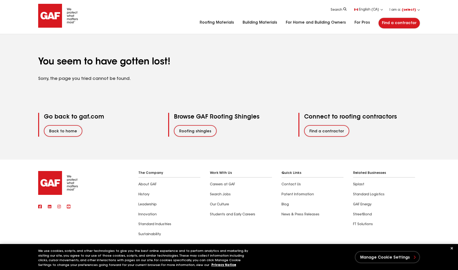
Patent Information (297, 194)
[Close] (452, 248)
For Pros (362, 23)
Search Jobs (220, 194)
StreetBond (362, 214)
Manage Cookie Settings (385, 258)
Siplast (358, 184)
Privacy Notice (223, 265)
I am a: (403, 10)
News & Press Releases (300, 214)
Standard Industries (154, 224)
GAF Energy (362, 204)
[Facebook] (40, 207)
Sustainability (149, 234)
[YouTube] (69, 207)
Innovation (147, 214)
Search (336, 10)
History (143, 194)
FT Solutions (363, 224)
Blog (285, 204)
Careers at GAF (222, 184)
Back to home (63, 131)
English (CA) (369, 9)
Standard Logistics (369, 194)
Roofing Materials (217, 23)
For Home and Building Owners (316, 23)
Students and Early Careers (232, 214)
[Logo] (58, 27)
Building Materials (260, 23)
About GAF (147, 184)
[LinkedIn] (50, 207)
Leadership (147, 204)
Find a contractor (399, 23)
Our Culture (219, 204)
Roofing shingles (195, 131)
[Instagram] (59, 207)
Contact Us (291, 184)
